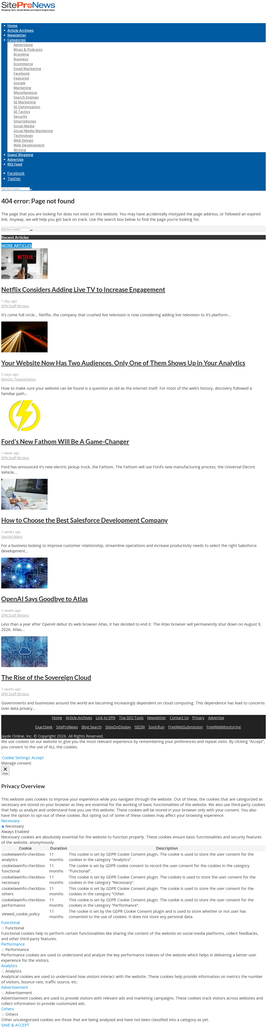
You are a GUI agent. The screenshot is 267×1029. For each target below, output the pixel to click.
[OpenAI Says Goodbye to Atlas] (24, 587)
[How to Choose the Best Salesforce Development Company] (24, 508)
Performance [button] (13, 944)
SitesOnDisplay (118, 726)
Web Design (23, 140)
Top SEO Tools (131, 717)
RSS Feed (14, 164)
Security (20, 116)
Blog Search (92, 726)
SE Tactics (22, 111)
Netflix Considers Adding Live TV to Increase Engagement (83, 289)
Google (19, 82)
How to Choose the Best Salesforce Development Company (84, 520)
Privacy (198, 717)
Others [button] (7, 1009)
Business (21, 59)
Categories (16, 39)
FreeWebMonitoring (224, 726)
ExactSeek (44, 726)
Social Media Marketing (33, 130)
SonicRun (156, 726)
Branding (21, 54)
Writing (20, 149)
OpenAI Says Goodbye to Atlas (44, 599)
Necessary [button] (10, 820)
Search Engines (26, 97)
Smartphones (25, 121)
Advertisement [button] (14, 987)
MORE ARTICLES (16, 245)
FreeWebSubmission (185, 726)
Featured (21, 78)
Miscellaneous (25, 92)
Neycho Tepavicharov (18, 379)
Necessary (14, 826)
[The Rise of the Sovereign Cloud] (24, 665)
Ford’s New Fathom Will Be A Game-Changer (65, 441)
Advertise (15, 159)
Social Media (24, 126)
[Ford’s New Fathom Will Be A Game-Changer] (24, 429)
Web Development (29, 145)
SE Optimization (27, 106)
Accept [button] (38, 757)
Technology (23, 135)
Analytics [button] (9, 965)
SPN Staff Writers (15, 305)
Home (12, 25)
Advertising (23, 44)
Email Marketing (27, 68)
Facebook (22, 73)
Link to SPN (105, 717)
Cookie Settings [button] (16, 757)
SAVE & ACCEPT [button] (15, 1025)
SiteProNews (67, 726)
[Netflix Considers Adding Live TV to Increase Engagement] (24, 277)
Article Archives (20, 30)
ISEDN (140, 726)
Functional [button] (10, 922)
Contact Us (179, 717)
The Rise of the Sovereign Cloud (46, 677)
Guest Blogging (20, 154)
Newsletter (16, 35)
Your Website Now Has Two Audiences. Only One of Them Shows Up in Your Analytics (123, 363)
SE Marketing (25, 102)
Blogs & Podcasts (28, 49)
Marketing (22, 87)
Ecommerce (23, 63)
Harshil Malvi (11, 536)
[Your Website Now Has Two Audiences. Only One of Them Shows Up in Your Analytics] (24, 351)
